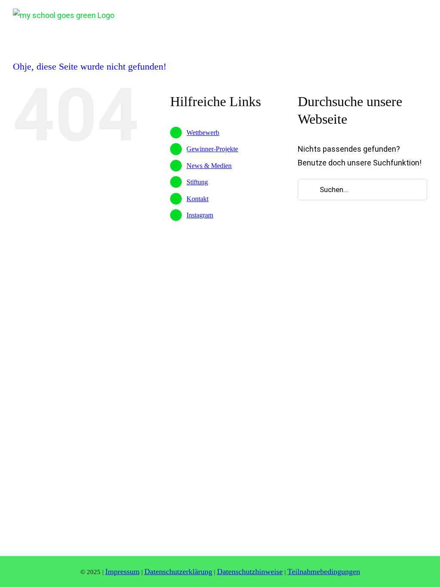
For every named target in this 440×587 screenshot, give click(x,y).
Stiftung (197, 182)
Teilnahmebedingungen (323, 571)
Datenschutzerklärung (178, 571)
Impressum (122, 571)
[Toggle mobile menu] (423, 14)
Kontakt (197, 198)
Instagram (199, 215)
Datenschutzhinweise (250, 571)
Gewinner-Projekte (212, 149)
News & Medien (209, 165)
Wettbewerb (202, 132)
